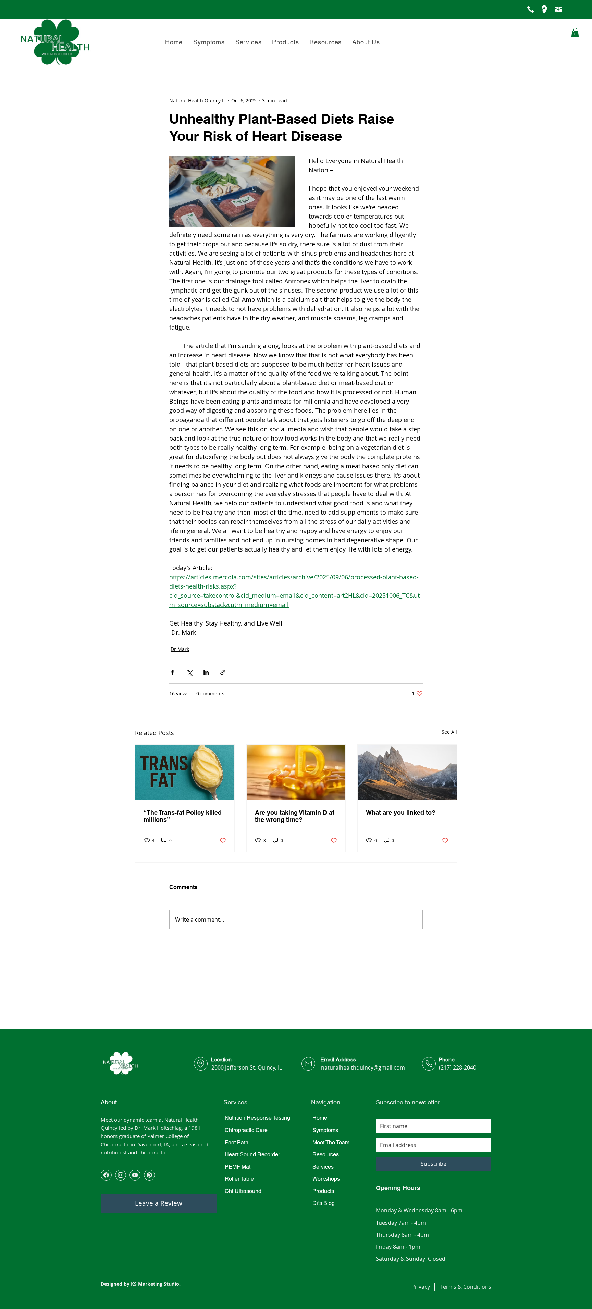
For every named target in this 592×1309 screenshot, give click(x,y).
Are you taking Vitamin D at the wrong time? (294, 816)
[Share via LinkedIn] (206, 672)
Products (323, 1191)
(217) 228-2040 (457, 1067)
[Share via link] (223, 672)
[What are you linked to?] (407, 772)
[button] (366, 42)
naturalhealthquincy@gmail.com (363, 1067)
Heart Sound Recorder (252, 1154)
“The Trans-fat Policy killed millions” (183, 816)
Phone (447, 1059)
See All (449, 732)
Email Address (338, 1059)
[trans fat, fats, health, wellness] (184, 772)
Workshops (326, 1178)
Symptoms (325, 1130)
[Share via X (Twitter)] (189, 672)
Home (319, 1117)
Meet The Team (330, 1142)
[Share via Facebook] (172, 672)
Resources (325, 1154)
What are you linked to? (400, 812)
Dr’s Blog (323, 1203)
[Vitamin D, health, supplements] (296, 772)
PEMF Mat (237, 1166)
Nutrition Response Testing (257, 1117)
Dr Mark (180, 649)
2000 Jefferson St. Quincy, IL (246, 1067)
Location (221, 1059)
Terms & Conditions (465, 1287)
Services (323, 1166)
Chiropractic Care (246, 1130)
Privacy (420, 1287)
